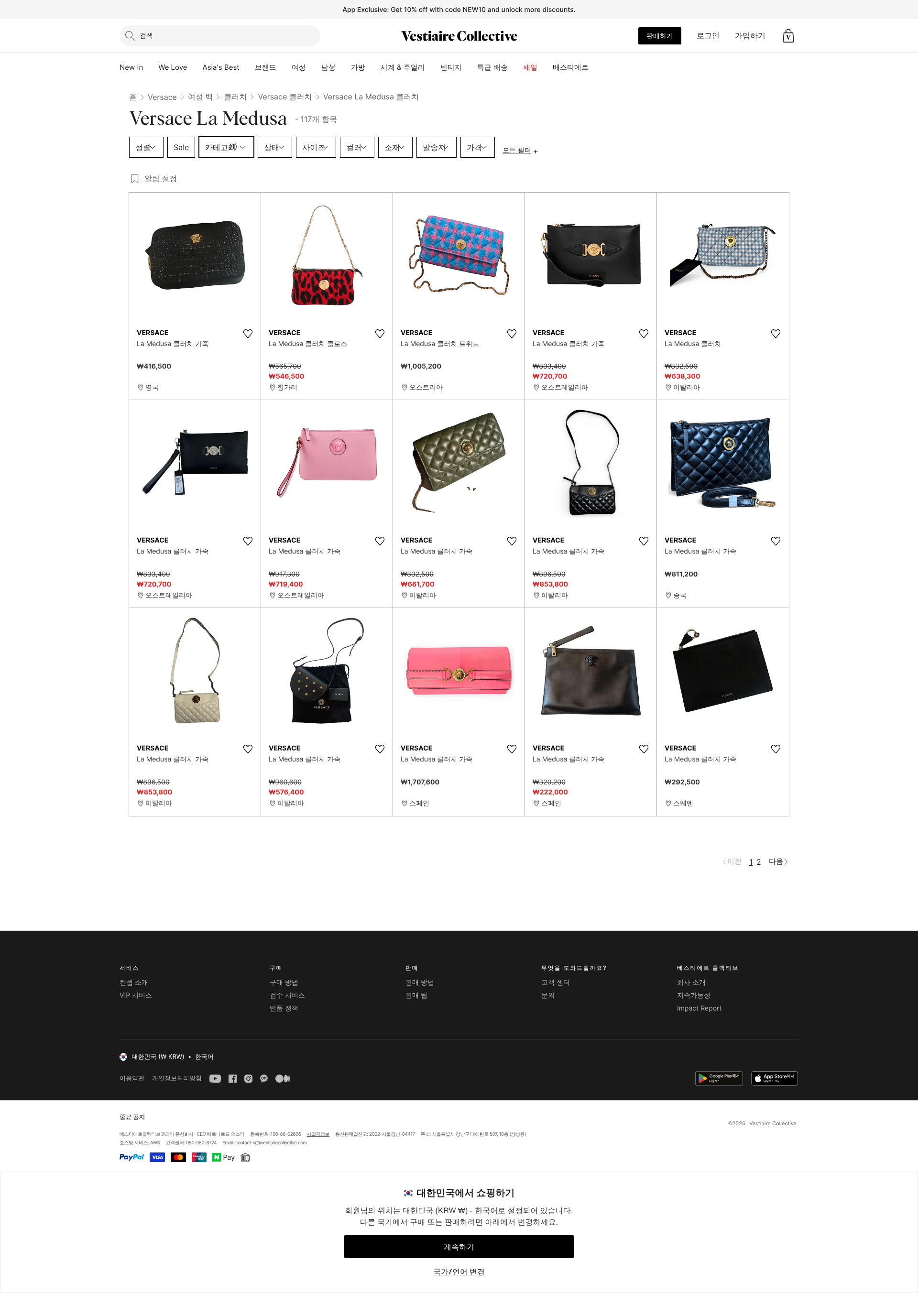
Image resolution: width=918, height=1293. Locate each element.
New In (131, 67)
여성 (299, 67)
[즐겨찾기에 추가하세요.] (247, 333)
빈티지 (451, 67)
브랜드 (265, 67)
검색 (146, 35)
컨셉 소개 (134, 982)
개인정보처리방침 (177, 1078)
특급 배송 (492, 67)
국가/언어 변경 (459, 1271)
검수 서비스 (287, 995)
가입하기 (750, 35)
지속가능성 (693, 995)
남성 (328, 67)
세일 (530, 67)
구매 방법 (284, 982)
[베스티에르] (596, 67)
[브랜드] (284, 67)
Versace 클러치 (285, 96)
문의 (548, 995)
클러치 (235, 96)
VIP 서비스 (136, 995)
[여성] (313, 67)
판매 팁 (416, 995)
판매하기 (659, 36)
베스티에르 (571, 67)
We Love (172, 67)
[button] (788, 36)
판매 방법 (419, 982)
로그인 (708, 35)
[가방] (373, 67)
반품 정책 (284, 1008)
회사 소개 (691, 982)
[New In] (150, 67)
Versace (162, 97)
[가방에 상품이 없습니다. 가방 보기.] (788, 36)
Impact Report (699, 1008)
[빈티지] (469, 67)
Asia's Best (221, 67)
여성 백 (200, 96)
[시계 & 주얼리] (433, 67)
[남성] (343, 67)
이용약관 (132, 1078)
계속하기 (459, 1246)
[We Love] (195, 67)
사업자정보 (318, 1134)
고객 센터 (555, 982)
